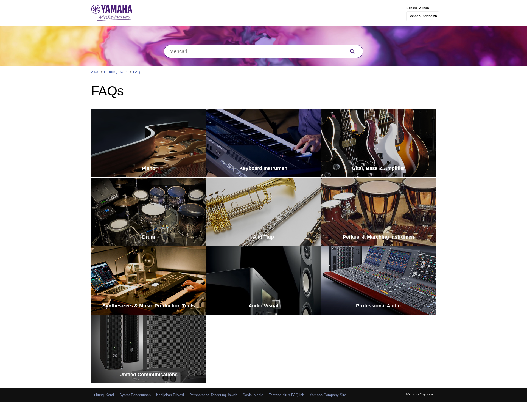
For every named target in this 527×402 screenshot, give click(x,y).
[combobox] (252, 51)
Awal (95, 72)
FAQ (136, 72)
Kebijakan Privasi (170, 395)
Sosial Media (253, 395)
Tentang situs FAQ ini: (286, 395)
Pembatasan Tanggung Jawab (213, 395)
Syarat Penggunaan (135, 395)
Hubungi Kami (116, 72)
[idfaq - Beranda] (111, 13)
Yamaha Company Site (328, 395)
